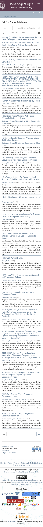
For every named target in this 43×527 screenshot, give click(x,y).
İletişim (4, 453)
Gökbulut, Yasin (7, 341)
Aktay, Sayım (6, 419)
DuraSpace (5, 450)
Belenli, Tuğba (7, 319)
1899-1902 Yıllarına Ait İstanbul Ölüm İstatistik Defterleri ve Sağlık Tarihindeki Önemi (19, 235)
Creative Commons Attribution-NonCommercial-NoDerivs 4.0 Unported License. (27, 483)
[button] (33, 12)
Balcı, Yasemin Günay (32, 143)
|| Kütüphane (23, 463)
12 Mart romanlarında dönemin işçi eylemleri (21, 100)
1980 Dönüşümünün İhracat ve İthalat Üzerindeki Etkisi (18, 293)
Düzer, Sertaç (31, 121)
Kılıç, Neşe (5, 88)
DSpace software (7, 446)
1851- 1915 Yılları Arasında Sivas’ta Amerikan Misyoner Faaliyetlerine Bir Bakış (21, 215)
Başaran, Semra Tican (10, 399)
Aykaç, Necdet (16, 380)
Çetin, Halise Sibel (18, 419)
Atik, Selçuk (6, 380)
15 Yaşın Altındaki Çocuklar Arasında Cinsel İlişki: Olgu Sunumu (20, 138)
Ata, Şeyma (26, 45)
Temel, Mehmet (7, 202)
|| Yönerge (16, 463)
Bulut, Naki (6, 261)
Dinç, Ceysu (19, 143)
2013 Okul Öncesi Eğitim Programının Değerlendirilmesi (18, 395)
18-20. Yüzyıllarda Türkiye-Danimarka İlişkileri (21, 196)
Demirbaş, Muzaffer (9, 297)
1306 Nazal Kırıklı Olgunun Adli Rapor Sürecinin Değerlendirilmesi (18, 116)
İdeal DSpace (11, 522)
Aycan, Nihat (6, 163)
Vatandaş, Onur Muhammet (25, 42)
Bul (38, 28)
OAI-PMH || (26, 465)
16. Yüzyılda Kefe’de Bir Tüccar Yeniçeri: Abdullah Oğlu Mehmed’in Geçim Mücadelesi (21, 178)
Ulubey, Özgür (24, 399)
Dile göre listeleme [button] (9, 17)
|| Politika (3, 463)
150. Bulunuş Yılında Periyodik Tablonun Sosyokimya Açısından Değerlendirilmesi (19, 158)
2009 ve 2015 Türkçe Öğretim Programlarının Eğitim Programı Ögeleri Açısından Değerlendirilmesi (21, 374)
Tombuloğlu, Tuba (20, 65)
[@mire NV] (36, 449)
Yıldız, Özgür (6, 219)
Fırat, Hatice (6, 104)
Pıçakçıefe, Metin (8, 42)
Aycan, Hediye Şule (19, 163)
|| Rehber (9, 463)
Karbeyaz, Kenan (8, 121)
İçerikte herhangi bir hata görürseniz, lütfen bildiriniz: (21, 472)
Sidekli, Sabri (30, 341)
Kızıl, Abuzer (6, 360)
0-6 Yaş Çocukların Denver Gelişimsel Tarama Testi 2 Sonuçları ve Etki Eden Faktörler (21, 38)
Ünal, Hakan (14, 88)
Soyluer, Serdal (7, 182)
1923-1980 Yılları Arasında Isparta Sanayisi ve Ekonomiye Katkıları (20, 276)
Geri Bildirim (12, 453)
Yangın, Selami (19, 341)
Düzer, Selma (20, 121)
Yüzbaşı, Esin (6, 280)
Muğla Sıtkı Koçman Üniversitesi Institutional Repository (20, 480)
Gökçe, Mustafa (7, 65)
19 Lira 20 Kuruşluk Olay (12, 257)
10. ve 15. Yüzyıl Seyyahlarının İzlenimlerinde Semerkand (21, 60)
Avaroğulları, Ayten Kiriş (21, 319)
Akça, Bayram (17, 280)
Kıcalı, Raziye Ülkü (14, 45)
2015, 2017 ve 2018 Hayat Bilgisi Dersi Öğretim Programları (18, 414)
